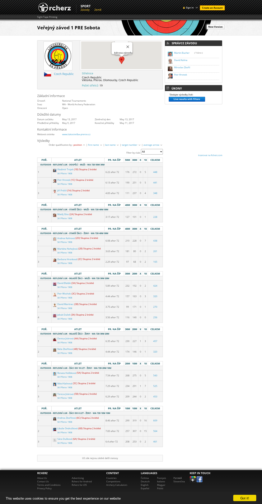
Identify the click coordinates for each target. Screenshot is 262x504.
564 (155, 431)
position (77, 144)
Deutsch (145, 481)
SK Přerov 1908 (64, 173)
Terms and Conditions (49, 485)
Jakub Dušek (64, 314)
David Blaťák (64, 283)
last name (110, 144)
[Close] (127, 46)
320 (155, 296)
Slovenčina (179, 481)
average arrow (151, 144)
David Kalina (180, 60)
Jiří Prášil (62, 190)
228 (155, 217)
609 (155, 420)
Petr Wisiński (64, 293)
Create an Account (212, 7)
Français (161, 478)
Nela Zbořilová (65, 349)
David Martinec (65, 304)
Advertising (78, 478)
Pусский (177, 478)
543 (155, 375)
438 (155, 240)
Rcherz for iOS (79, 485)
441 (155, 182)
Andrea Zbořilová (66, 417)
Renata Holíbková (67, 373)
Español (145, 488)
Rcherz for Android (82, 481)
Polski (160, 488)
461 (155, 441)
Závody (85, 10)
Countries (111, 478)
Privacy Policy (44, 488)
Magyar (161, 485)
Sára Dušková (65, 439)
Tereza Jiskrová (65, 394)
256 (155, 317)
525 (155, 386)
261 (155, 251)
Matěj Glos (63, 214)
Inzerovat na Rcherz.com (210, 155)
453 (155, 396)
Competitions (113, 481)
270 (155, 306)
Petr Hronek (64, 180)
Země (97, 10)
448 (155, 172)
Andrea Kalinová (66, 238)
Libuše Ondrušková (67, 428)
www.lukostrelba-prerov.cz (76, 134)
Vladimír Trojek (65, 169)
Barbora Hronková (67, 259)
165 (155, 261)
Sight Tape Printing (47, 17)
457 (155, 341)
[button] (121, 60)
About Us (42, 478)
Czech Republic (64, 74)
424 (155, 285)
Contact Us (43, 481)
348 (155, 193)
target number (130, 144)
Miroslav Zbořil (182, 67)
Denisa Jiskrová (65, 338)
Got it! (244, 498)
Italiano (161, 481)
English (144, 485)
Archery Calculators (116, 485)
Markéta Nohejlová (67, 248)
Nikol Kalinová (65, 383)
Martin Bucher (181, 52)
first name (94, 144)
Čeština (145, 478)
